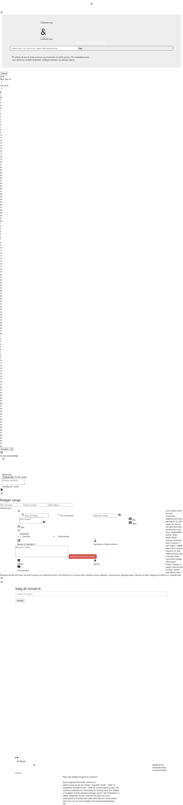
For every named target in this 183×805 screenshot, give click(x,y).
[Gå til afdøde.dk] (91, 402)
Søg (80, 48)
